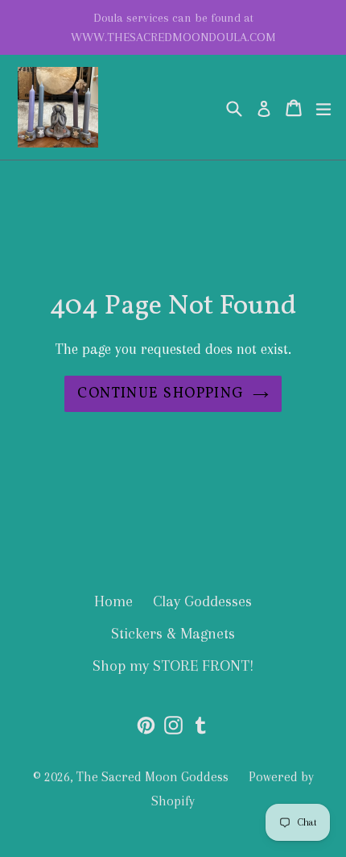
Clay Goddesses (202, 601)
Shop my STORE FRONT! (173, 666)
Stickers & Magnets (173, 634)
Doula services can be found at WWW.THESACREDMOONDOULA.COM (173, 27)
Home (113, 601)
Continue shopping (160, 394)
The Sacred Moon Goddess (152, 776)
